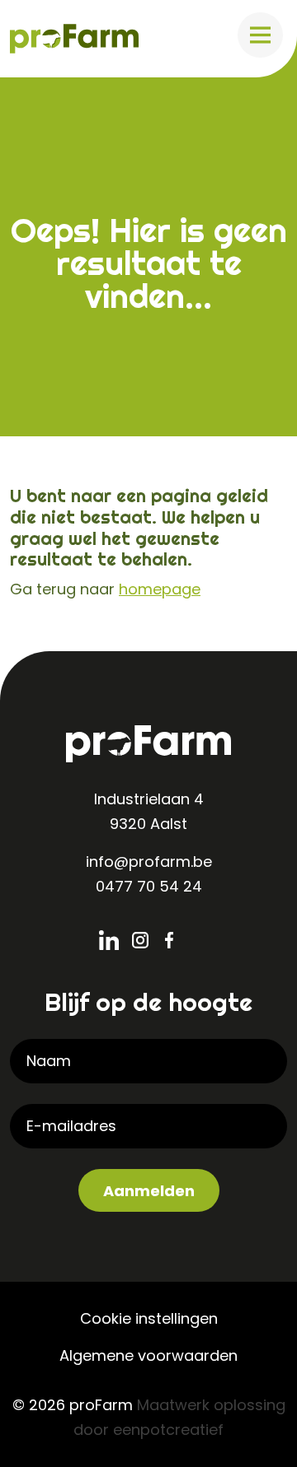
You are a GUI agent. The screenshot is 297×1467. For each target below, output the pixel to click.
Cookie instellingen (149, 1318)
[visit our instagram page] (148, 940)
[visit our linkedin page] (115, 940)
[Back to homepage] (74, 37)
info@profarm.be (149, 861)
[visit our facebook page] (181, 940)
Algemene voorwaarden (148, 1355)
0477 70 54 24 (149, 886)
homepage (159, 589)
